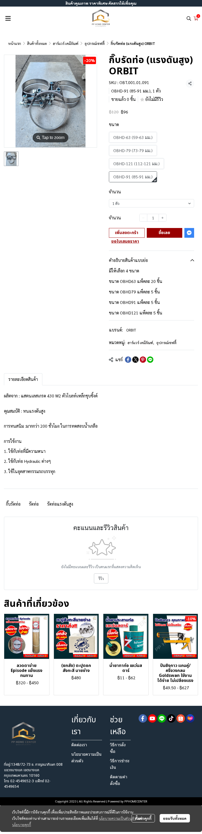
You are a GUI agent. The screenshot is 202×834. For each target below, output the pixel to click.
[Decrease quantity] (143, 217)
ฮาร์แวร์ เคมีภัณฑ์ (65, 43)
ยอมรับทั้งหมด (174, 818)
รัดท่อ (34, 504)
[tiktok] (171, 718)
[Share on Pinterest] (143, 359)
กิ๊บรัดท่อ (13, 504)
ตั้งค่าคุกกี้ (143, 818)
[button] (189, 18)
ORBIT (131, 330)
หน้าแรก (14, 43)
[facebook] (143, 718)
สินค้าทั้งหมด (37, 43)
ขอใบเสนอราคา (125, 241)
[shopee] (180, 718)
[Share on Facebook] (128, 359)
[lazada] (190, 718)
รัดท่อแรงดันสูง (60, 504)
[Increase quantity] (162, 217)
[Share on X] (135, 359)
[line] (162, 718)
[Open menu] (8, 18)
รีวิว (101, 578)
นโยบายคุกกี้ (21, 824)
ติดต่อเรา (79, 744)
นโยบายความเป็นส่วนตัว (117, 818)
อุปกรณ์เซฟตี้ (94, 43)
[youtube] (152, 718)
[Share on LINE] (150, 359)
